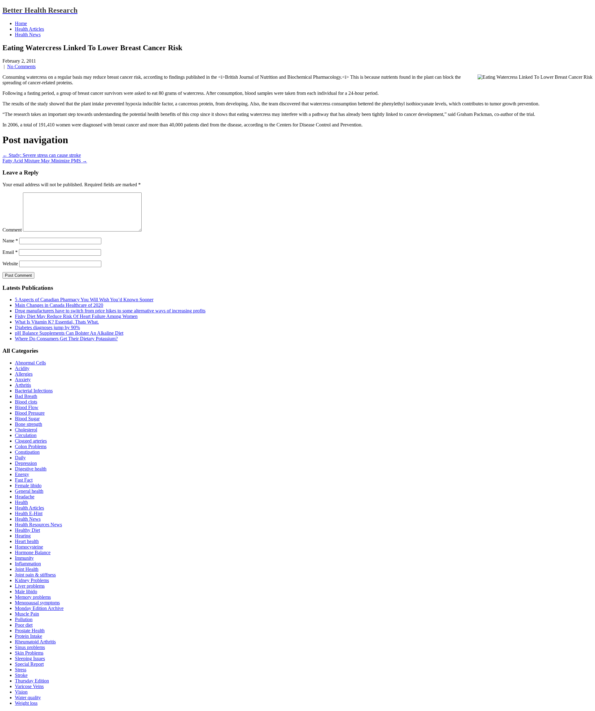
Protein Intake (28, 636)
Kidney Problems (32, 580)
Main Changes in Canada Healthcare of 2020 (59, 305)
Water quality (28, 697)
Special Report (29, 664)
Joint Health (26, 569)
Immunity (24, 558)
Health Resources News (38, 524)
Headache (24, 496)
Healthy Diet (27, 530)
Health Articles (29, 29)
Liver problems (30, 586)
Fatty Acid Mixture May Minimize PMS (44, 160)
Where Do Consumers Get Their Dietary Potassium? (66, 338)
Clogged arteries (31, 441)
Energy (22, 474)
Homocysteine (29, 547)
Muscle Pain (27, 613)
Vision (21, 692)
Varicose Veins (29, 686)
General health (29, 491)
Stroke (21, 675)
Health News (28, 34)
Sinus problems (30, 647)
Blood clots (26, 401)
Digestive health (30, 468)
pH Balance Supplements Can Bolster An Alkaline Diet (69, 333)
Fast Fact (24, 480)
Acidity (22, 368)
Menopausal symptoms (37, 602)
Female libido (28, 485)
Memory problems (33, 597)
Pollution (24, 619)
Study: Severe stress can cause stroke (41, 155)
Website (10, 263)
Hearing (23, 535)
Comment (12, 229)
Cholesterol (26, 429)
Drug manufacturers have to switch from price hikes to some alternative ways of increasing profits (110, 310)
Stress (20, 669)
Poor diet (24, 625)
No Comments (21, 66)
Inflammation (28, 563)
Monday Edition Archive (39, 608)
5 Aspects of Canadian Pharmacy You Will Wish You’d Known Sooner (84, 299)
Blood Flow (26, 407)
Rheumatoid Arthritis (35, 641)
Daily (20, 457)
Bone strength (28, 424)
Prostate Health (30, 630)
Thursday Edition (32, 680)
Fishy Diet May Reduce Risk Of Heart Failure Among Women (76, 316)
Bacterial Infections (34, 390)
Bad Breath (26, 396)
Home (21, 23)
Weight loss (26, 703)
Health (21, 502)
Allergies (24, 374)
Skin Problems (29, 653)
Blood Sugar (27, 418)
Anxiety (23, 379)
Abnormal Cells (30, 362)
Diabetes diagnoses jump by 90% (47, 327)
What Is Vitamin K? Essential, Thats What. (57, 322)
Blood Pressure (30, 413)
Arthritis (23, 385)
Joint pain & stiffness (35, 574)
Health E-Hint (28, 513)
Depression (26, 463)
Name (10, 240)
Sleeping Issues (30, 658)
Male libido (26, 591)
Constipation (27, 452)
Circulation (26, 435)
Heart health (27, 541)
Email (10, 252)
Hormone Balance (33, 552)
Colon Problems (30, 446)
